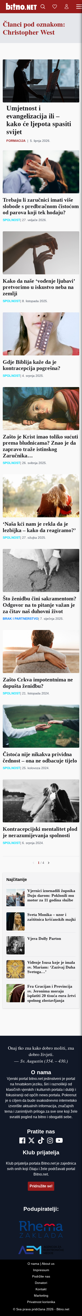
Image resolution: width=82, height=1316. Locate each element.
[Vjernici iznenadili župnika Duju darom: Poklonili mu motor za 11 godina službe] (15, 897)
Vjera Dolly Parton (44, 938)
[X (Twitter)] (31, 1141)
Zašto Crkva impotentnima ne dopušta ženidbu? (38, 683)
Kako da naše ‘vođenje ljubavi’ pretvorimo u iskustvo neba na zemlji (39, 287)
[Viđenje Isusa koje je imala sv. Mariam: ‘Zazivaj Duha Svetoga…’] (15, 969)
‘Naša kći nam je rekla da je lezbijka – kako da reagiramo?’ (39, 527)
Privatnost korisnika (41, 1302)
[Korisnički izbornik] (66, 6)
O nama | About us (41, 1263)
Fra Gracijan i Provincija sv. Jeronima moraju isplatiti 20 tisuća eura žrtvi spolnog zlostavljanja (51, 993)
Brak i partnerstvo (20, 618)
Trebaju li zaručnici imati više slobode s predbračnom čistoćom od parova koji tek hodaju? (41, 206)
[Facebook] (22, 1141)
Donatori (41, 1283)
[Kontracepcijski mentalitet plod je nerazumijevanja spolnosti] (41, 800)
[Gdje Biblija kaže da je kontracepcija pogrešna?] (41, 333)
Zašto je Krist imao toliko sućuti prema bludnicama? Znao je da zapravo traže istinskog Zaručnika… (40, 446)
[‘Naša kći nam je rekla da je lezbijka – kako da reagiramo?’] (41, 495)
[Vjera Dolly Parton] (15, 945)
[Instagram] (50, 1141)
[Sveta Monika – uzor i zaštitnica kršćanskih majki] (15, 921)
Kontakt (41, 1289)
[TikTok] (41, 1141)
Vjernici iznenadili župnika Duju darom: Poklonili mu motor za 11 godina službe (51, 895)
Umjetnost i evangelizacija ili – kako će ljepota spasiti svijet (38, 119)
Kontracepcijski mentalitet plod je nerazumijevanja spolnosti (40, 832)
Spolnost (11, 220)
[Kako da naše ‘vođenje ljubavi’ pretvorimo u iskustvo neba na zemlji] (41, 252)
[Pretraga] (42, 6)
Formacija (16, 141)
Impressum (41, 1270)
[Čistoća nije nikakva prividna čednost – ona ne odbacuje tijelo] (41, 726)
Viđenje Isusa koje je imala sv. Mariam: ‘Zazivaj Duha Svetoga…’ (51, 967)
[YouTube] (59, 1141)
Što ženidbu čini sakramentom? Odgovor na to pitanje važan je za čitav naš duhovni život (39, 605)
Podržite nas (41, 1276)
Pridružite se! (41, 1186)
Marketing (41, 1295)
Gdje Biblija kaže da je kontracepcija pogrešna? (31, 365)
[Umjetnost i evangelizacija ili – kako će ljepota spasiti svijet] (41, 80)
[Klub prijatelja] (54, 6)
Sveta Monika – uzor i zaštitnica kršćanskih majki (51, 917)
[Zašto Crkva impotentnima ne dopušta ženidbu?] (41, 651)
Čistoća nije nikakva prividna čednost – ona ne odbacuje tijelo (40, 757)
